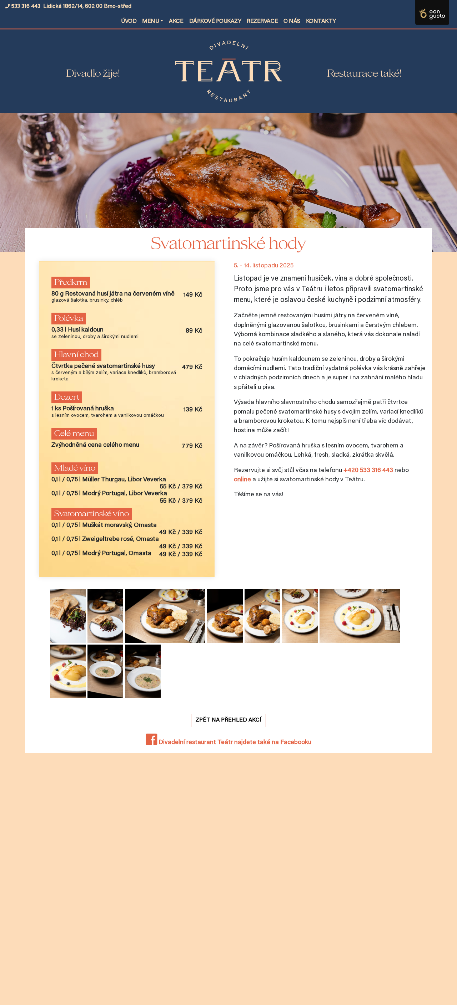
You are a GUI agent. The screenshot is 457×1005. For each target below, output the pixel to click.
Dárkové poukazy (215, 21)
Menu (150, 21)
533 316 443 (25, 6)
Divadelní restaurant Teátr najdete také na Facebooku (234, 742)
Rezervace (262, 21)
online (242, 480)
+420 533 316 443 (368, 470)
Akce (176, 21)
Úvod (130, 21)
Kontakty (321, 21)
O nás (291, 21)
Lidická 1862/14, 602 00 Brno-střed (87, 6)
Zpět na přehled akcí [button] (228, 720)
